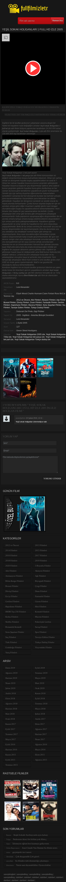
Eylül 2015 (10, 760)
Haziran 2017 (41, 734)
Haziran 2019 (11, 678)
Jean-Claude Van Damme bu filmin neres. (40, 848)
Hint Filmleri (40, 606)
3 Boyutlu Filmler (43, 566)
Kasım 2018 (40, 693)
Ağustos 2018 (11, 703)
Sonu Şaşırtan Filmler (52, 305)
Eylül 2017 (10, 729)
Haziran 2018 (11, 709)
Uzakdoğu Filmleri (13, 647)
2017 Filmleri (41, 555)
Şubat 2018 (40, 714)
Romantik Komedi (13, 627)
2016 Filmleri (11, 555)
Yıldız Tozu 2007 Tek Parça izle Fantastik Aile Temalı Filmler (35, 115)
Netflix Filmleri (12, 622)
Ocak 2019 (40, 688)
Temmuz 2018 (41, 703)
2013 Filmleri (41, 545)
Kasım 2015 (10, 755)
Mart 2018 (10, 714)
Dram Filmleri (36, 302)
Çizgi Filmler (41, 586)
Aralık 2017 (40, 719)
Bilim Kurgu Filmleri (14, 581)
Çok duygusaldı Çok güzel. (28, 856)
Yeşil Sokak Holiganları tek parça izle (28, 337)
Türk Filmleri (11, 642)
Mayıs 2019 (40, 678)
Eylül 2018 (40, 698)
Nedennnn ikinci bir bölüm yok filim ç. (30, 839)
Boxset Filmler (10, 302)
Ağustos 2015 (41, 760)
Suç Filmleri (10, 637)
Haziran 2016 (11, 749)
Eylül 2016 (10, 744)
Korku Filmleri (11, 617)
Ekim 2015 (40, 755)
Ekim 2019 (10, 668)
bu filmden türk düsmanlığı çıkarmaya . (32, 861)
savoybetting (22, 874)
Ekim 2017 (40, 724)
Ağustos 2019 (11, 673)
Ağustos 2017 (41, 729)
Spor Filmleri (40, 632)
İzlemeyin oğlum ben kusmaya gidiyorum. (31, 843)
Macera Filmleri (35, 305)
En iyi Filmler (11, 596)
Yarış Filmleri (11, 652)
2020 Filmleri (11, 566)
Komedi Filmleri (42, 612)
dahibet (19, 877)
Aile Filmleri (36, 300)
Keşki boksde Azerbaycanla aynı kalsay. (31, 835)
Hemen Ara (57, 20)
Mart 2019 (39, 683)
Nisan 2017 (40, 739)
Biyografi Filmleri (43, 581)
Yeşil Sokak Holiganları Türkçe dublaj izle (32, 339)
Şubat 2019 (10, 688)
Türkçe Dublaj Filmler (40, 307)
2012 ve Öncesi (23, 300)
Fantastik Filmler (50, 302)
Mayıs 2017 (10, 739)
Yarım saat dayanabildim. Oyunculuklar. (33, 865)
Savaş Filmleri (41, 627)
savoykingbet (9, 874)
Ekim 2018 (10, 698)
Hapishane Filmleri (19, 305)
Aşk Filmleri (40, 576)
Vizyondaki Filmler (43, 647)
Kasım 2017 (10, 724)
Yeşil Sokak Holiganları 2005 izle (30, 334)
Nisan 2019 (10, 683)
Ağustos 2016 (41, 744)
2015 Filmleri (41, 550)
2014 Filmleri (11, 550)
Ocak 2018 (10, 719)
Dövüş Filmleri (23, 302)
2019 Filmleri (41, 560)
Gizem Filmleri (41, 601)
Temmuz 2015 (11, 765)
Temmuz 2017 (11, 734)
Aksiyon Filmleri (49, 300)
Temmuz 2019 (41, 673)
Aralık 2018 (10, 693)
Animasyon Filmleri (14, 576)
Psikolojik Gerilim (43, 622)
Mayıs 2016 (40, 749)
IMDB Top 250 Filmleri (15, 612)
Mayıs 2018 (40, 709)
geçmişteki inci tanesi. (22, 852)
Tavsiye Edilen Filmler (20, 307)
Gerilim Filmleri (12, 601)
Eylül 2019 (40, 668)
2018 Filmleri (11, 560)
